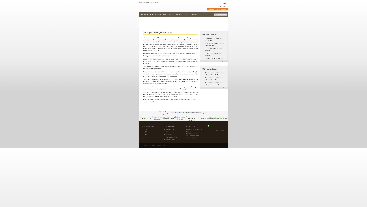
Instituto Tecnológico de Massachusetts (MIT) (180, 74)
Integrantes (169, 132)
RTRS (145, 132)
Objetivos (169, 134)
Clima (224, 4)
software (184, 42)
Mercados (222, 6)
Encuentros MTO (171, 139)
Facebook (215, 131)
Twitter (222, 131)
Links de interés (168, 14)
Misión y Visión (170, 129)
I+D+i (151, 14)
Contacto (187, 14)
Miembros (194, 14)
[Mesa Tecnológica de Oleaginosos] (161, 6)
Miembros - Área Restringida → (217, 9)
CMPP (145, 134)
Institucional (144, 14)
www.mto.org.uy (191, 138)
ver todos (224, 61)
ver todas (224, 87)
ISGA (145, 129)
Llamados (158, 14)
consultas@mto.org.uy (192, 135)
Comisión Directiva (171, 137)
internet (157, 100)
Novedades (178, 14)
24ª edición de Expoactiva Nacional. (214, 58)
